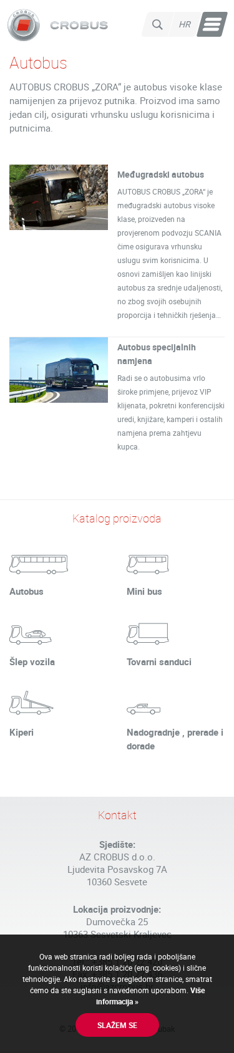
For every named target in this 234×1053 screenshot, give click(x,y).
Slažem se (117, 1025)
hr (185, 24)
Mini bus (144, 591)
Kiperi (21, 732)
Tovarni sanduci (159, 661)
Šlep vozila (32, 661)
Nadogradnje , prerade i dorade (175, 739)
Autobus (26, 591)
